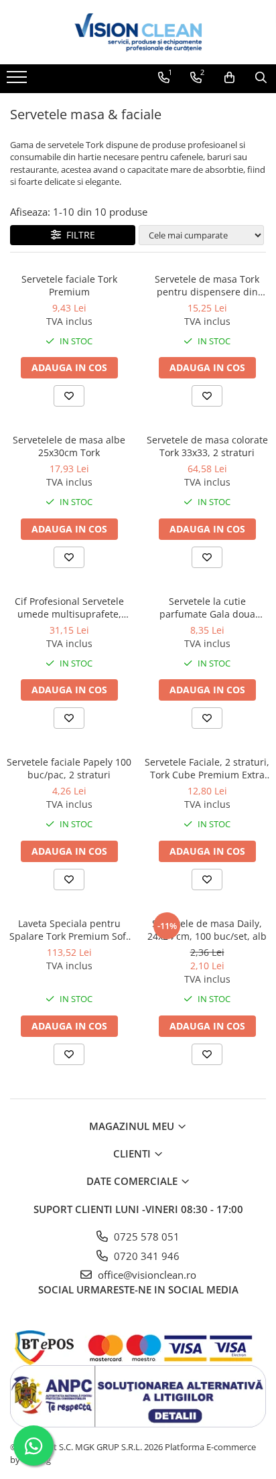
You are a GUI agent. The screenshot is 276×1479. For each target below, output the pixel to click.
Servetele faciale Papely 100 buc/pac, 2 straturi (69, 768)
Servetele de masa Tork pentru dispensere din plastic (207, 285)
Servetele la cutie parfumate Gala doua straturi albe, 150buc (207, 607)
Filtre (78, 234)
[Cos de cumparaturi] (229, 77)
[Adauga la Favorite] (69, 396)
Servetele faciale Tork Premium (69, 285)
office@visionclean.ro (145, 1274)
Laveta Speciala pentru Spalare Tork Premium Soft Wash (69, 929)
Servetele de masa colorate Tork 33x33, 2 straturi (207, 446)
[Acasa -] (138, 32)
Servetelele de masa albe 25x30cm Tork (69, 446)
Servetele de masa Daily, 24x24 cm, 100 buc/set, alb (207, 929)
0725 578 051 (145, 1236)
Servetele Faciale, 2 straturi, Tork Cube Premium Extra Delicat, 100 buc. (207, 768)
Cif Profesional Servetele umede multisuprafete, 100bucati (69, 607)
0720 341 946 (145, 1256)
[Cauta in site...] (261, 77)
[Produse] (18, 81)
